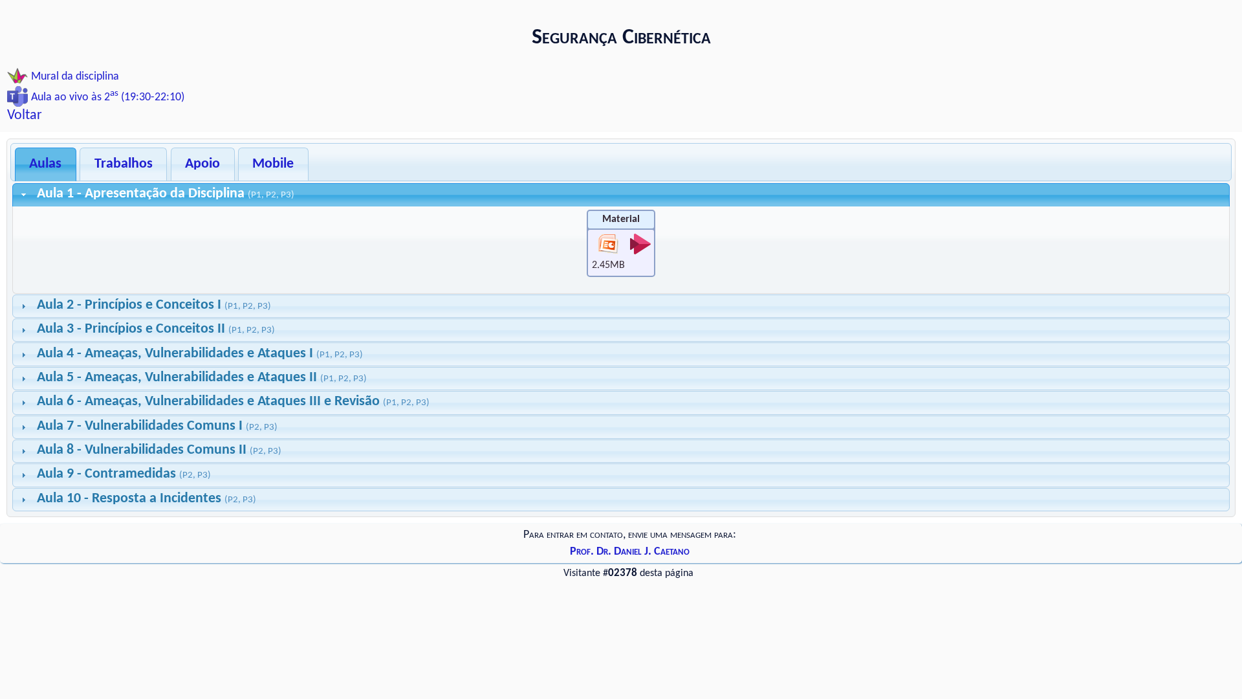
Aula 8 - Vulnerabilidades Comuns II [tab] (159, 450)
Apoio (202, 164)
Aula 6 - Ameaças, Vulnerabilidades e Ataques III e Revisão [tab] (233, 401)
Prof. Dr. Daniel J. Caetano (630, 551)
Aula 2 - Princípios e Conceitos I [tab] (154, 305)
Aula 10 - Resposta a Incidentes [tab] (146, 498)
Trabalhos (123, 164)
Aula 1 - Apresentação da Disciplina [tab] (165, 194)
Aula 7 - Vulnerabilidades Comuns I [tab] (157, 426)
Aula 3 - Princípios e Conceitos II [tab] (156, 329)
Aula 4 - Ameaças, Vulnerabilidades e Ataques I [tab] (200, 354)
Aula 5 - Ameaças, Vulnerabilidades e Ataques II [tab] (202, 377)
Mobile (273, 164)
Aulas (45, 164)
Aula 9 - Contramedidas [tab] (124, 474)
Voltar (24, 115)
